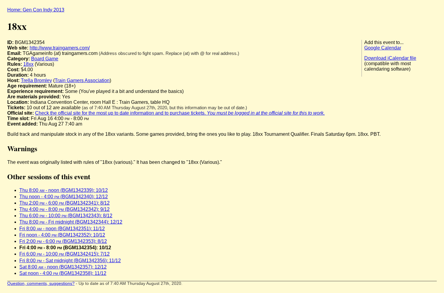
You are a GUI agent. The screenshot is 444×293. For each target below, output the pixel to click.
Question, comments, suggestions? (41, 283)
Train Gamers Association (82, 80)
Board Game (44, 58)
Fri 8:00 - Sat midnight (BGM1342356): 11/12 (70, 260)
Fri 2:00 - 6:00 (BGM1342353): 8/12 (63, 241)
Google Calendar (382, 47)
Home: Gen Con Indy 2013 (35, 9)
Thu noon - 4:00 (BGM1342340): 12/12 (63, 196)
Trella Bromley (36, 80)
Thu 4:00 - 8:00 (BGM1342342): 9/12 (64, 209)
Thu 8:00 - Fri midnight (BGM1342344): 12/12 (70, 222)
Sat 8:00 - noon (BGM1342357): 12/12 (63, 266)
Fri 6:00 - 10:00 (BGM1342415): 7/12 (64, 253)
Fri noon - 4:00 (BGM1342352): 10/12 (62, 234)
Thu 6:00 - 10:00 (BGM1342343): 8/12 (65, 215)
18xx (28, 64)
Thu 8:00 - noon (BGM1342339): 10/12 (63, 190)
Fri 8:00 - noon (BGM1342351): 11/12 (62, 228)
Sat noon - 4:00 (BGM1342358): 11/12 (62, 273)
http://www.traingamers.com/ (60, 47)
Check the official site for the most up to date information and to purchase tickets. (180, 113)
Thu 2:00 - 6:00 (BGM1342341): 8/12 (64, 202)
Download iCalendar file (390, 58)
